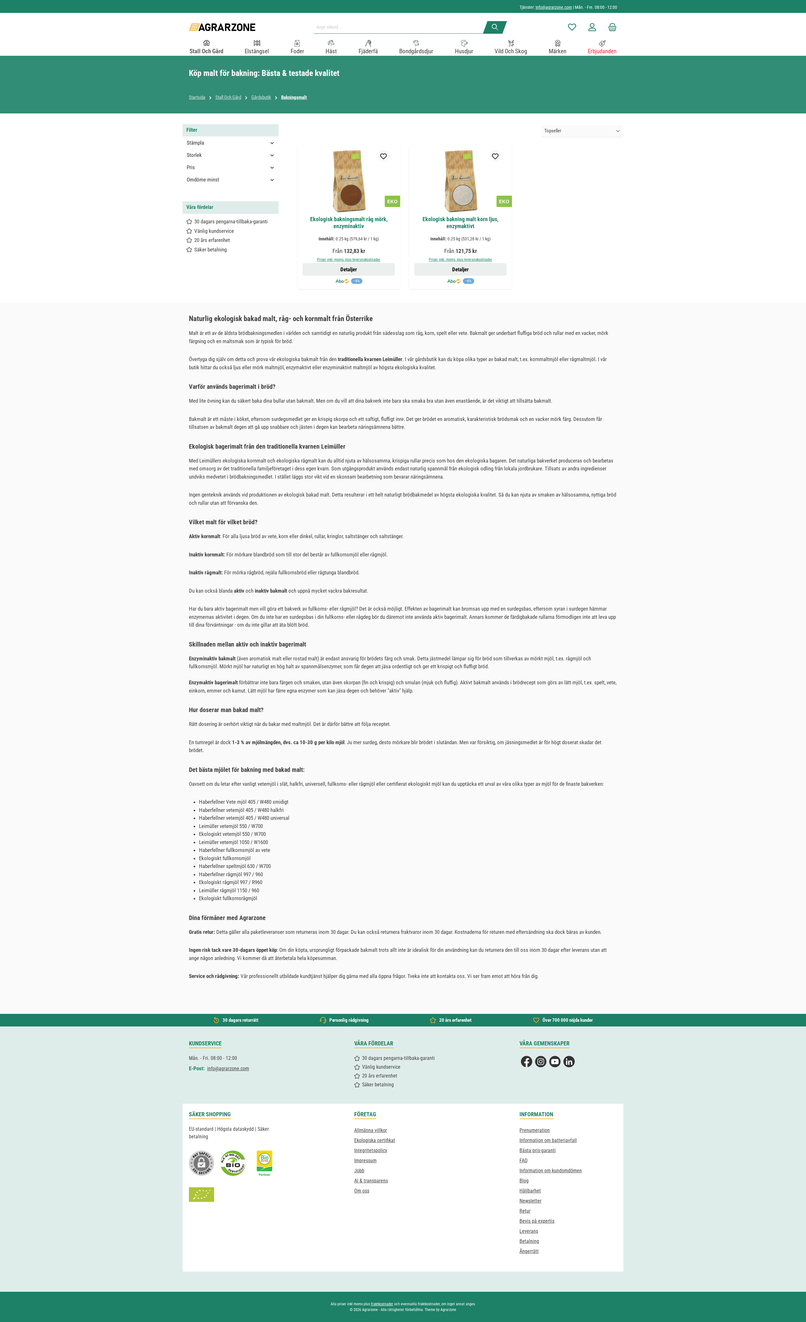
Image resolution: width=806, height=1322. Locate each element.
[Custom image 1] (233, 1163)
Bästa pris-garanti (537, 1150)
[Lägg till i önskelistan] (383, 156)
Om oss (361, 1191)
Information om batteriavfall (548, 1140)
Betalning (529, 1241)
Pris (191, 167)
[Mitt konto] (592, 27)
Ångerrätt (529, 1251)
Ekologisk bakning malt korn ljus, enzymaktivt (460, 222)
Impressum (365, 1161)
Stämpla (195, 143)
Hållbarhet (530, 1191)
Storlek (194, 155)
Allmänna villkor (370, 1130)
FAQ (523, 1161)
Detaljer (348, 269)
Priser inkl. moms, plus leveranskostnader (348, 259)
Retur (525, 1211)
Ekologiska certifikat (374, 1140)
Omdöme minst (203, 179)
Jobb (359, 1171)
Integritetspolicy (370, 1150)
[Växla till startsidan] (222, 27)
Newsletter (530, 1201)
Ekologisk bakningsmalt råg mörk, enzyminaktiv (349, 222)
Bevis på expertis (536, 1221)
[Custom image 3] (264, 1163)
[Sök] (495, 27)
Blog (524, 1181)
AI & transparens (371, 1181)
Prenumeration (534, 1130)
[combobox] (401, 27)
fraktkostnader (382, 1304)
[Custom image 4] (201, 1194)
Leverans (528, 1231)
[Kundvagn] (610, 27)
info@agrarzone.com (554, 7)
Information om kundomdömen (550, 1171)
